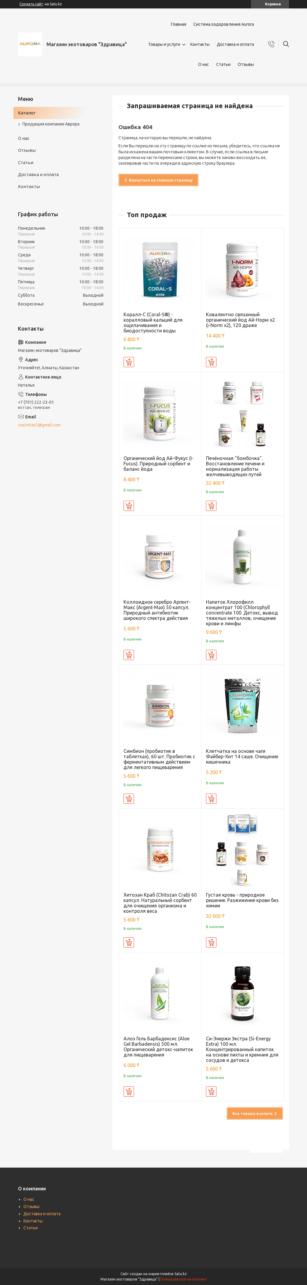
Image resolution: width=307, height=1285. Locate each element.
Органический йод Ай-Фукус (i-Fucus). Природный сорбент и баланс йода (159, 463)
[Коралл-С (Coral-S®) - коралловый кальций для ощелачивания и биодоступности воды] (160, 269)
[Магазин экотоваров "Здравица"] (30, 44)
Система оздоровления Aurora (223, 24)
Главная (178, 24)
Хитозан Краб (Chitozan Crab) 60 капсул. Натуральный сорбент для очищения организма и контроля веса (160, 903)
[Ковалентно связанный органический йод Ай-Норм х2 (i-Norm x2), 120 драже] (242, 269)
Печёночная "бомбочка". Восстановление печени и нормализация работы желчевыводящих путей (235, 466)
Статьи (223, 64)
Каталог (27, 112)
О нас (203, 64)
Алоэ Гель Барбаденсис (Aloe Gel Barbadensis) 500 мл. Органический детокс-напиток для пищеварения (158, 1046)
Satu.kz (180, 1274)
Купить (129, 362)
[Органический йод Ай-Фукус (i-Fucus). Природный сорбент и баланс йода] (160, 413)
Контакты (200, 44)
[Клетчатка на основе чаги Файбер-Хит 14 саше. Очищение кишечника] (242, 706)
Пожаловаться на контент (183, 1279)
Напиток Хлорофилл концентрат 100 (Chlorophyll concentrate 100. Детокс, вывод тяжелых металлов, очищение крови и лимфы (242, 612)
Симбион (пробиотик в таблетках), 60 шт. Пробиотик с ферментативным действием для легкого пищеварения (159, 759)
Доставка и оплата (235, 44)
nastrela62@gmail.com (39, 425)
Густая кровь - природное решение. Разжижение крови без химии (242, 900)
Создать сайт (31, 4)
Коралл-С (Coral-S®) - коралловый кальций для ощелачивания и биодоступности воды (153, 322)
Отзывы (246, 64)
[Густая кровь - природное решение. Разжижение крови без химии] (242, 850)
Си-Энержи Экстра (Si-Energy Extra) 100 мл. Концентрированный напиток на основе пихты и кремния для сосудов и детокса (242, 1049)
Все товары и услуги (252, 1113)
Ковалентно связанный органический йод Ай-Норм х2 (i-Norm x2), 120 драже (240, 320)
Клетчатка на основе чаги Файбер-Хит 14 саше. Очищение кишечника (242, 756)
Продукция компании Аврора (50, 124)
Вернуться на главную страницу (161, 180)
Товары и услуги (164, 44)
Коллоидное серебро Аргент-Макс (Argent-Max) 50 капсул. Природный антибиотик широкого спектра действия (157, 610)
